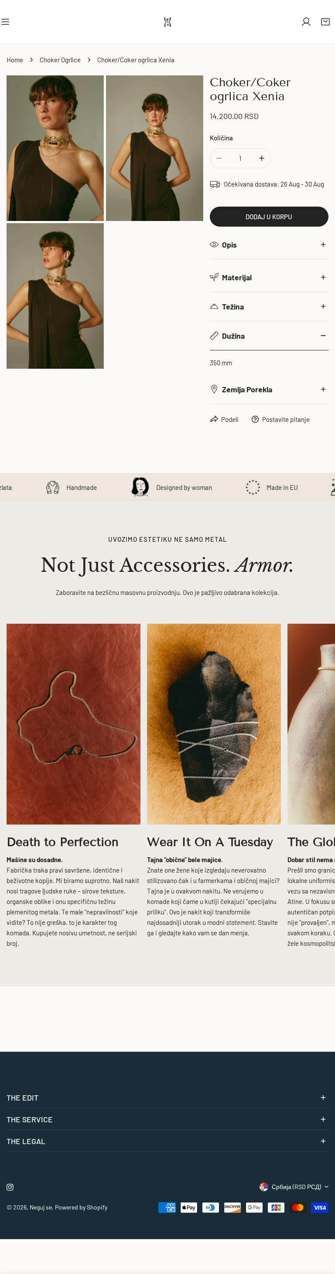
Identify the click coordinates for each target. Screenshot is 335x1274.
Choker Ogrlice (60, 60)
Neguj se (41, 1207)
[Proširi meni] (5, 21)
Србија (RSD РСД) (296, 1186)
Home (15, 60)
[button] (325, 21)
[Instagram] (10, 1187)
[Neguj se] (167, 21)
